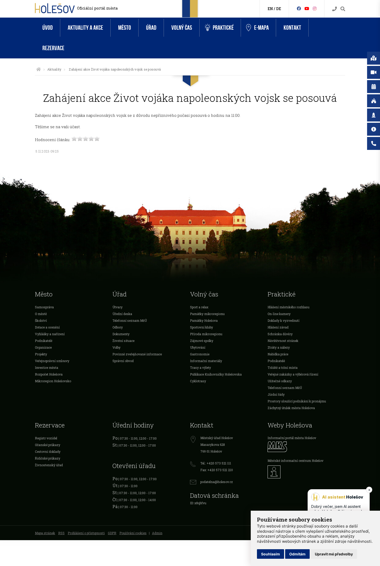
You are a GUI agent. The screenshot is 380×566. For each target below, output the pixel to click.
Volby (116, 347)
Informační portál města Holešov (292, 438)
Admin (157, 533)
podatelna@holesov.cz (216, 482)
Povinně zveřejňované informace (137, 354)
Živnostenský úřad (49, 465)
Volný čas (181, 28)
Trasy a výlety (200, 367)
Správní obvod (123, 361)
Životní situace (123, 341)
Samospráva (44, 307)
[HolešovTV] (306, 8)
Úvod (47, 28)
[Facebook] (298, 8)
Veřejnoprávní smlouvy (52, 361)
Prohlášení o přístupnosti (86, 533)
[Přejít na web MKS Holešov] (306, 446)
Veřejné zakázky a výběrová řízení (293, 374)
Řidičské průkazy (47, 458)
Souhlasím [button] (270, 554)
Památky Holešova (204, 320)
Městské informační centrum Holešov (295, 460)
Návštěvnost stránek (283, 341)
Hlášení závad (278, 327)
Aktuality (54, 69)
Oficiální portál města (97, 8)
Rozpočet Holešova (49, 374)
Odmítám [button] (297, 554)
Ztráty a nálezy (279, 347)
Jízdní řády (276, 394)
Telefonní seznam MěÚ (129, 320)
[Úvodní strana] (38, 69)
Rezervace (53, 48)
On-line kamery (279, 314)
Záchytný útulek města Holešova (291, 408)
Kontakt (292, 28)
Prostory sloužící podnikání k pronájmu (297, 401)
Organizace (43, 347)
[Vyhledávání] (342, 9)
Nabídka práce (278, 354)
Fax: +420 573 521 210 (216, 470)
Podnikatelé (43, 341)
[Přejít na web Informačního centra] (306, 471)
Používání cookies (133, 533)
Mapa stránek (45, 533)
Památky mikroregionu (207, 314)
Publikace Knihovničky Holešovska (216, 374)
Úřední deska (122, 314)
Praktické (223, 28)
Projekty (41, 354)
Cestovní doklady (47, 451)
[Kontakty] (334, 9)
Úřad (151, 28)
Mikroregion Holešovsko (53, 381)
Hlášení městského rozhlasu (288, 307)
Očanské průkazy (47, 445)
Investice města (46, 367)
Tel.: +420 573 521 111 (215, 463)
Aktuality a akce (85, 28)
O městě (41, 314)
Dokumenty (121, 334)
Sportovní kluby (201, 327)
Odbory (117, 327)
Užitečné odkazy (280, 381)
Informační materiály (206, 361)
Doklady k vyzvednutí (283, 320)
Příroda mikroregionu (206, 334)
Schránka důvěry (280, 334)
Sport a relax (199, 307)
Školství (41, 320)
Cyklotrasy (198, 381)
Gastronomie (199, 354)
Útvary (117, 307)
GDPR (112, 533)
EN (270, 8)
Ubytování (197, 347)
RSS (61, 533)
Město (124, 28)
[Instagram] (314, 8)
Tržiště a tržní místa (283, 367)
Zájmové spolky (201, 341)
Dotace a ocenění (47, 327)
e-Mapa (261, 28)
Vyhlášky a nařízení (50, 334)
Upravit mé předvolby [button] (334, 554)
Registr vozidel (46, 438)
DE (278, 8)
